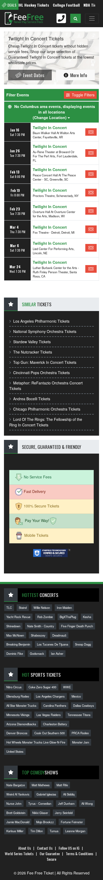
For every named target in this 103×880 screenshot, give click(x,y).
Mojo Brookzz (45, 822)
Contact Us (45, 848)
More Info (78, 75)
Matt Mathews (41, 785)
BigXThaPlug (68, 617)
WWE (67, 687)
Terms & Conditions (79, 853)
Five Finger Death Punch (77, 626)
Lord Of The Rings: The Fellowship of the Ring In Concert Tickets (45, 422)
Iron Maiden (64, 607)
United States (15, 751)
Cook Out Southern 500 (49, 733)
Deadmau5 (59, 635)
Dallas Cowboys (83, 705)
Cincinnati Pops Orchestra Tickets (41, 372)
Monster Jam (80, 742)
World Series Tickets (19, 853)
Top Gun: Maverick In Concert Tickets (44, 362)
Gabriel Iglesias (46, 794)
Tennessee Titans (79, 715)
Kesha (87, 617)
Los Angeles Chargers (50, 696)
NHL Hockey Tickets (28, 5)
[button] (75, 18)
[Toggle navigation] (92, 18)
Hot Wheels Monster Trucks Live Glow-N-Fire (35, 742)
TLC (9, 607)
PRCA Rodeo (80, 733)
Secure (51, 859)
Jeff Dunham (66, 803)
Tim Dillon (36, 831)
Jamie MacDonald (17, 822)
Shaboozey (38, 635)
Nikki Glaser (40, 813)
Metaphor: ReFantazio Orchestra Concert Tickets (46, 385)
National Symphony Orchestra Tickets (44, 331)
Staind (23, 607)
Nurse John (13, 803)
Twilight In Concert (50, 127)
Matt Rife (62, 785)
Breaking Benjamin (18, 644)
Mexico (76, 696)
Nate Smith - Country (40, 626)
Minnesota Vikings (18, 715)
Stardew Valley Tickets (32, 341)
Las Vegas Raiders (48, 715)
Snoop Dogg (83, 644)
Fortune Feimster (72, 822)
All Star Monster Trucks (21, 705)
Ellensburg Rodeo (17, 696)
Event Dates (33, 75)
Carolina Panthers (54, 705)
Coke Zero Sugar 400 (42, 687)
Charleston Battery (55, 724)
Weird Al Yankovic (18, 794)
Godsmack (37, 653)
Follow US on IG (69, 848)
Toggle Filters (83, 94)
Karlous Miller (15, 831)
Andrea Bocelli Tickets (31, 398)
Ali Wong (87, 803)
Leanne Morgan (75, 831)
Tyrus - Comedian (39, 803)
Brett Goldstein (15, 813)
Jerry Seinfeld (64, 813)
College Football (61, 5)
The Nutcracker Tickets (32, 352)
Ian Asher (57, 653)
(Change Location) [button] (50, 117)
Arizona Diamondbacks (21, 724)
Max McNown (15, 635)
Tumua (54, 831)
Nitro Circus (14, 687)
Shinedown (13, 626)
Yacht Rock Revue (18, 617)
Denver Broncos (16, 733)
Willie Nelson (42, 607)
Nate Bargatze (15, 785)
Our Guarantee (50, 853)
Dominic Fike (14, 653)
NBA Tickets (88, 5)
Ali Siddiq (68, 794)
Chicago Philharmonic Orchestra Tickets (46, 409)
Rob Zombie (45, 617)
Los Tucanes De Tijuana (52, 644)
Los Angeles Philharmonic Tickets (41, 321)
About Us (24, 848)
